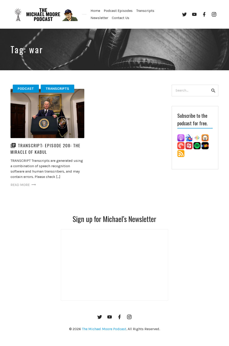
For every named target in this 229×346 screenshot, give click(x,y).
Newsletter (99, 18)
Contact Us (120, 18)
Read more (20, 185)
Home (95, 11)
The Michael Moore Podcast (104, 329)
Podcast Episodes (118, 11)
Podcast (26, 88)
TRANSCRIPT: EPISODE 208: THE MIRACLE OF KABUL (46, 148)
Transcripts (145, 11)
